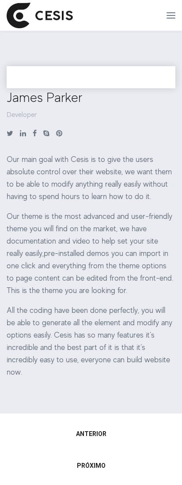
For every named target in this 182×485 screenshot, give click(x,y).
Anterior (91, 433)
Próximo (91, 465)
